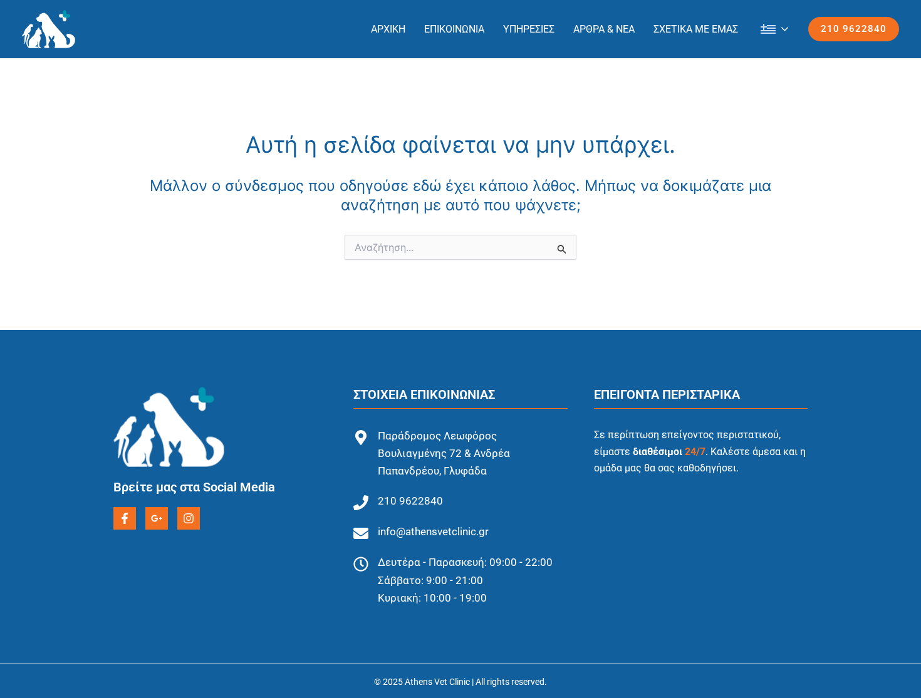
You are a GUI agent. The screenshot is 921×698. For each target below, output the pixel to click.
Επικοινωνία (454, 29)
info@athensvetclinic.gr (433, 531)
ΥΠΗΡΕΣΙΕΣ (528, 29)
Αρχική (388, 29)
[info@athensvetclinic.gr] (360, 533)
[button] (853, 29)
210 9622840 (410, 501)
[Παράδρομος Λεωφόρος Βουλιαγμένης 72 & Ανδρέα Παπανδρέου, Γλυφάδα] (360, 437)
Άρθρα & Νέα (604, 29)
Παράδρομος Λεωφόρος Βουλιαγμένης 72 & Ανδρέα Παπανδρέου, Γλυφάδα (444, 453)
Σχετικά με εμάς (695, 29)
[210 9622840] (360, 502)
